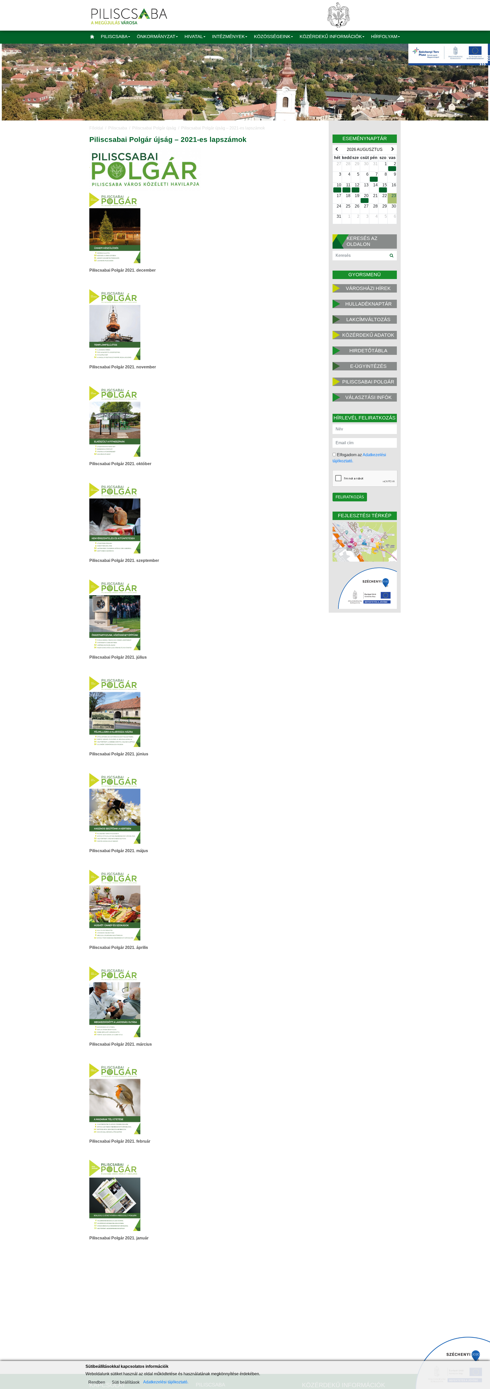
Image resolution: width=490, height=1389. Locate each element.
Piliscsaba (114, 36)
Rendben (96, 1382)
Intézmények (228, 36)
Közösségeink (272, 36)
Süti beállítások (126, 1382)
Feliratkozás (350, 497)
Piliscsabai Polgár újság (154, 128)
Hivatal (194, 36)
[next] (393, 149)
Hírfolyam (384, 36)
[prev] (337, 149)
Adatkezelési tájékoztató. (165, 1382)
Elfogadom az (359, 458)
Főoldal (96, 128)
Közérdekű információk (331, 36)
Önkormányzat (156, 36)
